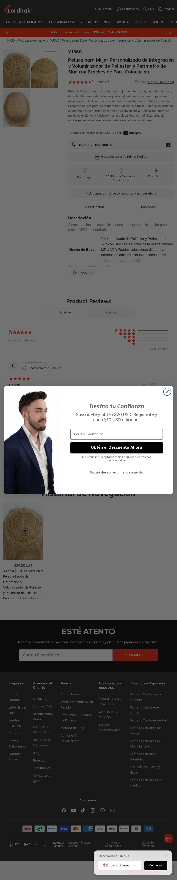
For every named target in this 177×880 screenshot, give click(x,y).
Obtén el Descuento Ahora (116, 447)
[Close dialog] (167, 392)
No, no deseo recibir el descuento (116, 472)
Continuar (155, 865)
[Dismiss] (166, 856)
